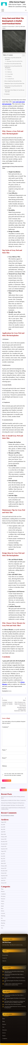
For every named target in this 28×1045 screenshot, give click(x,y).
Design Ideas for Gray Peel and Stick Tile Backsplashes (13, 86)
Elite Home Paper (17, 2)
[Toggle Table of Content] (22, 55)
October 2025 (3, 846)
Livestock (3, 913)
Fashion (2, 901)
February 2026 (4, 836)
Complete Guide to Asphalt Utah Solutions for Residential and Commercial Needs (13, 984)
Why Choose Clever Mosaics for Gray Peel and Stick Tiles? (14, 90)
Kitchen (2, 910)
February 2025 (4, 865)
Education (3, 898)
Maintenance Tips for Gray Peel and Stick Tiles (14, 83)
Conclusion (7, 94)
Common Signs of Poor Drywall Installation (12, 1004)
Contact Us (4, 958)
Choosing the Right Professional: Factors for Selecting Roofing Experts (15, 1007)
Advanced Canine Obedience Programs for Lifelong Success (12, 802)
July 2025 (3, 853)
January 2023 (3, 882)
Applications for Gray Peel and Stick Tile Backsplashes (13, 66)
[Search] (26, 10)
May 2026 (3, 829)
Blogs (2, 889)
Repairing (3, 923)
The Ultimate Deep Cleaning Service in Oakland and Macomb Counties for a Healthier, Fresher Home (14, 1002)
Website (4, 766)
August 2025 (3, 851)
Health (2, 906)
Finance (2, 903)
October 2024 (3, 873)
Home (9, 691)
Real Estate (3, 920)
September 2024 (4, 875)
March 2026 (3, 834)
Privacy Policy (5, 955)
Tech (2, 927)
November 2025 (4, 844)
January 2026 (3, 839)
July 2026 (3, 824)
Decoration (3, 896)
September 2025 (4, 848)
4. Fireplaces (9, 76)
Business (3, 891)
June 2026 (3, 826)
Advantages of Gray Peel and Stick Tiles (14, 61)
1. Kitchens (9, 69)
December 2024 (4, 870)
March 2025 (3, 863)
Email (4, 758)
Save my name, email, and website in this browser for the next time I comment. (13, 774)
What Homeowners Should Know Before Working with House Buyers (14, 972)
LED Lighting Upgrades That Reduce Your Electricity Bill (12, 805)
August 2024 (3, 878)
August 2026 (3, 822)
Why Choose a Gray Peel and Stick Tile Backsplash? (13, 58)
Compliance (3, 893)
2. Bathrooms (9, 71)
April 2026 (3, 831)
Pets (2, 918)
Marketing (3, 915)
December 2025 (4, 841)
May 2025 (3, 858)
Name (4, 750)
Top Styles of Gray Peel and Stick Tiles (13, 63)
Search (3, 788)
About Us (4, 960)
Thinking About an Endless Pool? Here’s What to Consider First (13, 800)
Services (2, 925)
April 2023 (3, 880)
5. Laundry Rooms (10, 78)
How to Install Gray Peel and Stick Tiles (13, 81)
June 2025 (3, 856)
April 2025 (3, 861)
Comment (5, 727)
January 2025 (3, 868)
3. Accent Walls (10, 74)
